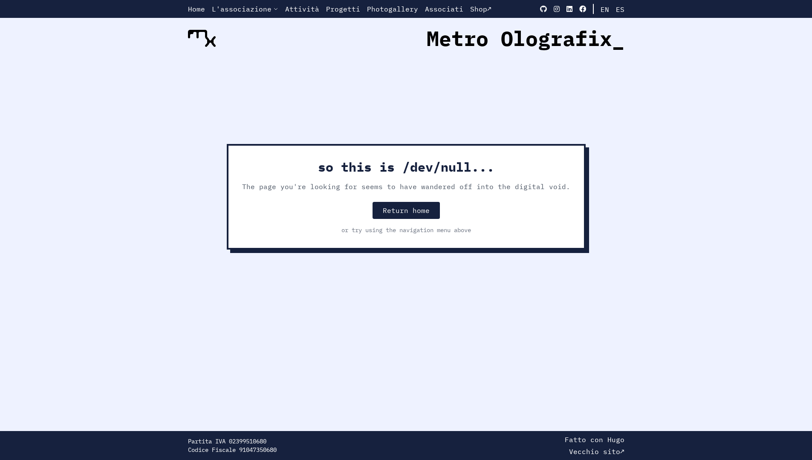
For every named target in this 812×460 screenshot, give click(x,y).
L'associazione (242, 9)
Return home (406, 210)
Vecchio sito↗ (596, 451)
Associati (444, 9)
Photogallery (392, 9)
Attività (302, 9)
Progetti (343, 9)
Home (196, 9)
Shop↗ (480, 9)
